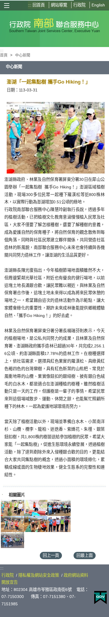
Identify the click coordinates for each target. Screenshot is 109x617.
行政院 (79, 5)
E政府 (100, 597)
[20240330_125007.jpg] (12, 508)
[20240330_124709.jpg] (59, 508)
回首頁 (39, 5)
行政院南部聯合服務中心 (54, 24)
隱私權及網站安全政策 (38, 575)
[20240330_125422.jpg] (35, 524)
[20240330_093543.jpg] (12, 540)
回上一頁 (51, 555)
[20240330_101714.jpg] (12, 524)
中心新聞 (22, 55)
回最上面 (84, 555)
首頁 (4, 55)
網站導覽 (59, 5)
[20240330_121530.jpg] (59, 524)
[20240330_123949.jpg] (35, 508)
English (98, 5)
